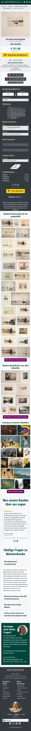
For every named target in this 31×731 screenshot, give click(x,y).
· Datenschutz (6, 692)
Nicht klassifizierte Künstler (20, 6)
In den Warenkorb (16, 191)
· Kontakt (5, 686)
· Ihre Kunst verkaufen (22, 688)
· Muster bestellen (21, 698)
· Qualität (19, 690)
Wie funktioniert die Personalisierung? (10, 563)
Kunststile (10, 6)
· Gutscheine (20, 696)
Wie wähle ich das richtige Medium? (12, 606)
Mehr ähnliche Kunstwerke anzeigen (15, 360)
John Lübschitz (7, 8)
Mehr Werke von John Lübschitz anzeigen (15, 417)
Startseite (3, 6)
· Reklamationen (6, 696)
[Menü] (2, 2)
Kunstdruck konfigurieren (16, 55)
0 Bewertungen (19, 82)
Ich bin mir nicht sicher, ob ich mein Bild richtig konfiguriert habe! (15, 614)
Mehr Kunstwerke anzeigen (15, 491)
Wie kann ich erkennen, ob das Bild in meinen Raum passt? (15, 597)
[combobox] (15, 100)
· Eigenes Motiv (20, 686)
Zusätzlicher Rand (6, 97)
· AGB (4, 690)
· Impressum (6, 688)
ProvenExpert (10, 533)
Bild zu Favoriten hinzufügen (16, 79)
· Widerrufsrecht (6, 694)
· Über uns (5, 698)
